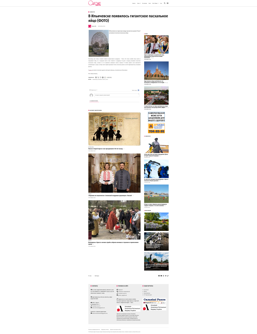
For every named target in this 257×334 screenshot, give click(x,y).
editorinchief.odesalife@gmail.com (99, 313)
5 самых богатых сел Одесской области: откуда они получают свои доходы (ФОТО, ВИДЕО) (156, 106)
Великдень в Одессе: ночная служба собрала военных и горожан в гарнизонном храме (113, 243)
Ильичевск (100, 79)
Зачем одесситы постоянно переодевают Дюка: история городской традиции (156, 155)
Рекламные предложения (124, 291)
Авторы (97, 276)
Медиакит (120, 289)
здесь (90, 70)
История (89, 147)
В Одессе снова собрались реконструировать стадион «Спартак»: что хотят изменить (155, 205)
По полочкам (144, 3)
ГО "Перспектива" (148, 295)
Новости (133, 3)
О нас (161, 3)
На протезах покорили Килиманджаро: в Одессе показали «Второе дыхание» (156, 180)
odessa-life (94, 26)
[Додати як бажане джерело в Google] (109, 77)
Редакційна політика (105, 329)
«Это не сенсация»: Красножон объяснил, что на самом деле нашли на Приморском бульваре (156, 266)
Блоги (150, 3)
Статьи (138, 3)
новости (103, 79)
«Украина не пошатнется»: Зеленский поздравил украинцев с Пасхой (110, 195)
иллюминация (95, 79)
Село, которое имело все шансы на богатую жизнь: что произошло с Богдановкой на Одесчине (155, 226)
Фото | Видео (154, 3)
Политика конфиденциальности (94, 329)
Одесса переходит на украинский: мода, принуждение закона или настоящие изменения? (154, 56)
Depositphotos (147, 293)
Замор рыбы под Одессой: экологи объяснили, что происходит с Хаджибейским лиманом (154, 246)
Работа (145, 291)
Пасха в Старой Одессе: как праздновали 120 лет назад (105, 149)
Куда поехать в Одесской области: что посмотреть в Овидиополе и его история (154, 81)
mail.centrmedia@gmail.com (98, 307)
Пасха (107, 79)
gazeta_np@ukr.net (122, 295)
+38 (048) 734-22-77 (96, 306)
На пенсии (146, 289)
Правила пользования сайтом (115, 329)
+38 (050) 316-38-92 (122, 293)
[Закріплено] (168, 3)
